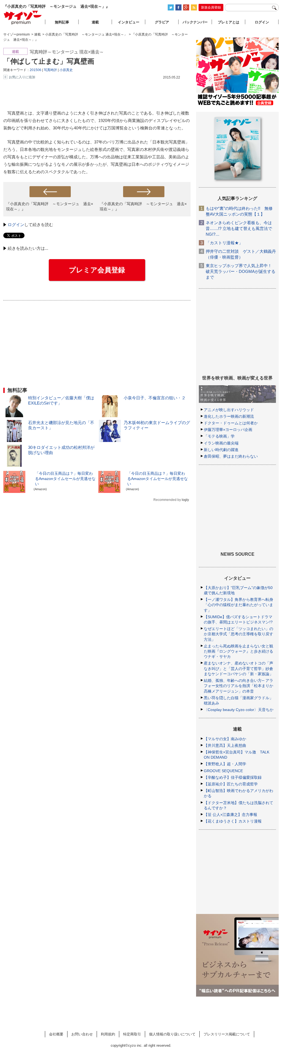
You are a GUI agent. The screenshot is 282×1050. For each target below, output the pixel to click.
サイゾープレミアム (22, 17)
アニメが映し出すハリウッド (229, 410)
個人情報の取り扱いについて (172, 1034)
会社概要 (56, 1034)
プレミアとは (228, 22)
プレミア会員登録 (97, 270)
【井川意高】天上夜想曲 (225, 745)
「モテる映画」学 (219, 436)
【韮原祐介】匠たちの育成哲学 (231, 784)
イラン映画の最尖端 (221, 443)
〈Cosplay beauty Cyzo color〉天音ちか (238, 709)
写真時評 (50, 70)
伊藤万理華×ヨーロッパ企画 (228, 429)
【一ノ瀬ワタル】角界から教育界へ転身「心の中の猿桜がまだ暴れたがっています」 (238, 604)
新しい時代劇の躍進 (221, 449)
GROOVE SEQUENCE (223, 771)
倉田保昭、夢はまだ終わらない (231, 456)
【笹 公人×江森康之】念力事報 (230, 814)
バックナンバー (195, 22)
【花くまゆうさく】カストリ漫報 (233, 821)
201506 (35, 70)
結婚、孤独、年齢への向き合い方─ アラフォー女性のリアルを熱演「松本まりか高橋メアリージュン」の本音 (238, 685)
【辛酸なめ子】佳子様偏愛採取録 (233, 777)
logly (185, 500)
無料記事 (62, 22)
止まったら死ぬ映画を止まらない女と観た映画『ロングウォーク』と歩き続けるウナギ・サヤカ (238, 651)
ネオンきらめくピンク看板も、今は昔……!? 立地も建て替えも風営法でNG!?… (239, 228)
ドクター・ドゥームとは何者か (231, 423)
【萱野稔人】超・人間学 (225, 764)
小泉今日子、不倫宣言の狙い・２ (155, 397)
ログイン (16, 224)
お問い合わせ (82, 1034)
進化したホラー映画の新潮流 (229, 416)
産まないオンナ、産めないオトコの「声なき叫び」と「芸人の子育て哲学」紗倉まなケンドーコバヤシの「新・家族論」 (238, 668)
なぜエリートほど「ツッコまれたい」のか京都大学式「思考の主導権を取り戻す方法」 (238, 633)
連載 (95, 22)
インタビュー (128, 22)
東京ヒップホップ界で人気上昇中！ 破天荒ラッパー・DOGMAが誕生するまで (240, 271)
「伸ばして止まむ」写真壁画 (48, 61)
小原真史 (66, 70)
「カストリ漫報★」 (224, 242)
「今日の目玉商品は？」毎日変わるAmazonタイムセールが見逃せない (65, 478)
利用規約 (108, 1034)
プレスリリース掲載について (227, 1034)
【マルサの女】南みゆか (225, 739)
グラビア (162, 22)
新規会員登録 (211, 7)
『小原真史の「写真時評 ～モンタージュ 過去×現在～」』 (49, 206)
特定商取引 (132, 1034)
